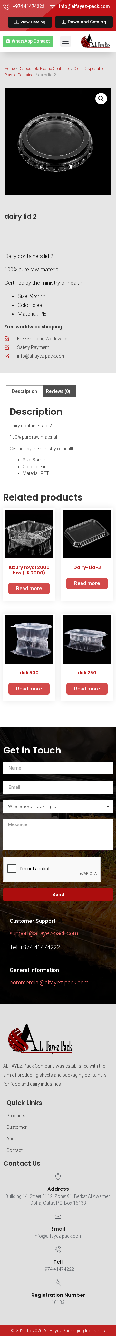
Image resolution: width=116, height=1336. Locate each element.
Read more (29, 588)
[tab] (24, 391)
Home (10, 68)
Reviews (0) (58, 391)
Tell (58, 1262)
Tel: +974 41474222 (35, 947)
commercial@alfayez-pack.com (49, 982)
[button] (65, 41)
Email (58, 1228)
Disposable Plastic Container (44, 68)
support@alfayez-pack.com (44, 933)
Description (24, 391)
